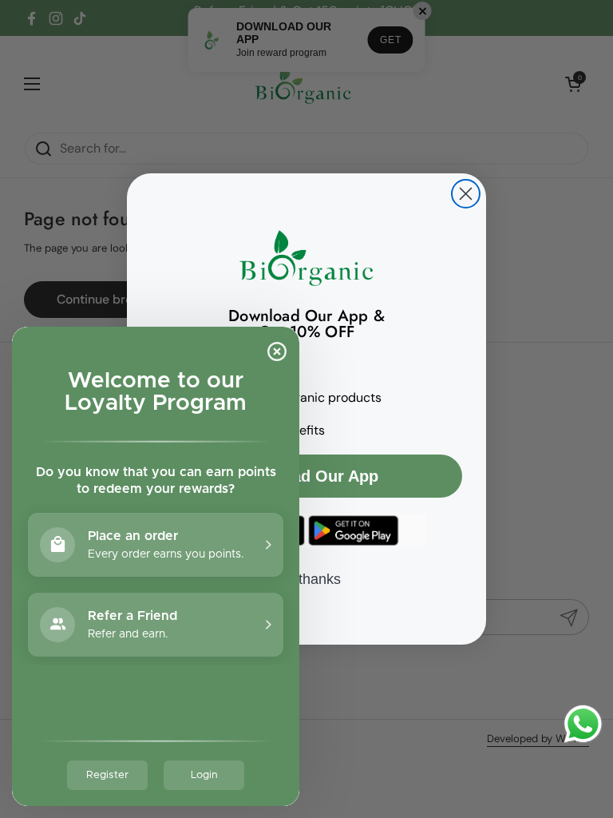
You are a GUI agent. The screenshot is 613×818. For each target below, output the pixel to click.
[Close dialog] (466, 194)
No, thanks (306, 579)
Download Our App (306, 476)
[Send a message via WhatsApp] (583, 724)
